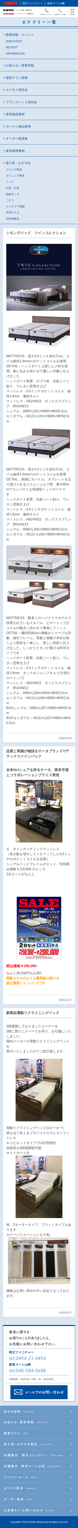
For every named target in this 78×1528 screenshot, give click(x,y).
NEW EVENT (14, 41)
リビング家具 (14, 169)
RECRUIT (12, 47)
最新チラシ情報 (17, 77)
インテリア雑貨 (15, 206)
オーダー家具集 (17, 138)
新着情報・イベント (20, 34)
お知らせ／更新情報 (20, 65)
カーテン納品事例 (18, 126)
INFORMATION (15, 53)
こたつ (10, 200)
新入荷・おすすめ (18, 163)
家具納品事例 (15, 114)
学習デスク (12, 212)
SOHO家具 (12, 218)
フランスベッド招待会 (21, 102)
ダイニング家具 (15, 175)
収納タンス (12, 194)
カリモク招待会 (17, 90)
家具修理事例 (15, 151)
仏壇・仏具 (12, 187)
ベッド (10, 181)
